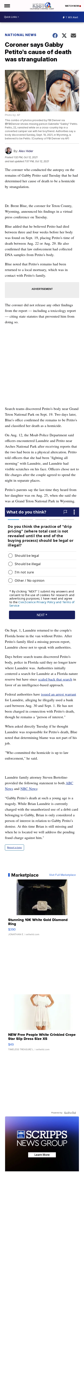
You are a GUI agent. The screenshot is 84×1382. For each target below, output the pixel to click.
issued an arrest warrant (58, 694)
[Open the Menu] (7, 6)
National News (20, 35)
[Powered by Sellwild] (70, 1112)
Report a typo (14, 847)
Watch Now (72, 6)
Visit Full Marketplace (62, 875)
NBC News (28, 788)
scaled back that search (55, 679)
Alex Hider (26, 151)
